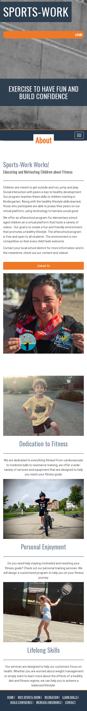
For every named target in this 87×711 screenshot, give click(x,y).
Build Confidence (21, 702)
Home (10, 697)
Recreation (51, 697)
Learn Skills (69, 697)
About (43, 139)
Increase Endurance (48, 702)
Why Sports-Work (29, 697)
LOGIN (78, 34)
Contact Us (43, 265)
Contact (70, 702)
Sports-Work (35, 11)
